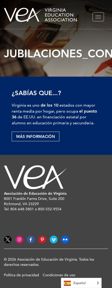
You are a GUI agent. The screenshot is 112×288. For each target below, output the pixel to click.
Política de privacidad (21, 275)
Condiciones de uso (59, 275)
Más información (35, 136)
